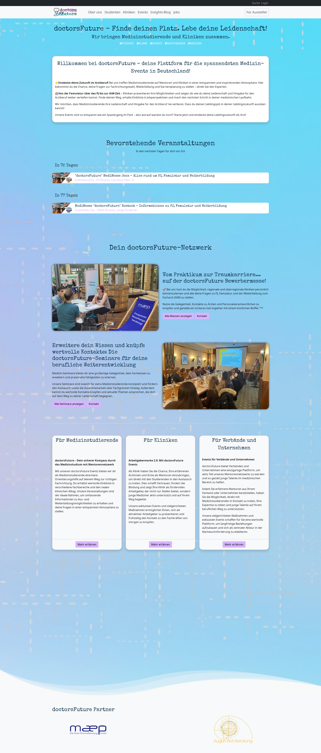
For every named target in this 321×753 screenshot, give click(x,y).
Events (143, 12)
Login (264, 3)
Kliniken (129, 12)
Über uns (95, 12)
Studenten (112, 12)
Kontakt (202, 316)
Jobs (176, 12)
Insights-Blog (160, 12)
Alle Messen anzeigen (178, 316)
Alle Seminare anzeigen (69, 404)
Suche (256, 3)
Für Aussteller (256, 12)
